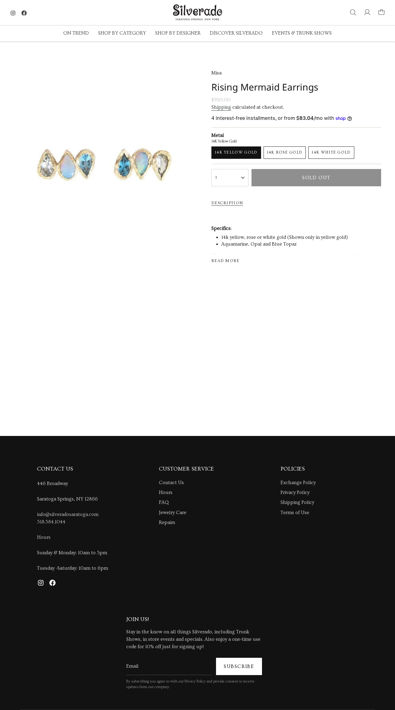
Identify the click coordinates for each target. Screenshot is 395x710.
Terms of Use (295, 512)
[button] (76, 33)
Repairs (167, 522)
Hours (44, 537)
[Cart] (381, 12)
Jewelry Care (172, 512)
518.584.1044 (51, 522)
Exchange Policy (298, 482)
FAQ (164, 502)
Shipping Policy (297, 502)
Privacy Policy (295, 492)
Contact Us (171, 482)
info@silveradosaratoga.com (67, 514)
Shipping (221, 107)
